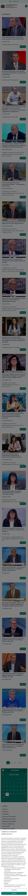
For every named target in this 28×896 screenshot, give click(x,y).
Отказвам (14, 890)
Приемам (14, 893)
